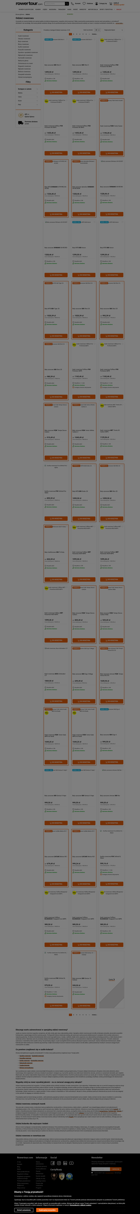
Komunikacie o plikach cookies (80, 1205)
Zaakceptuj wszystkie (47, 1210)
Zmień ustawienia (24, 1210)
